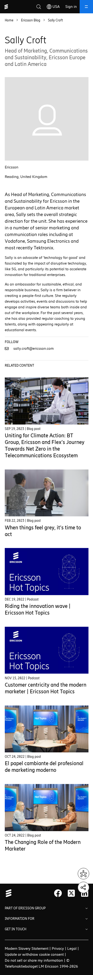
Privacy (58, 948)
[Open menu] (86, 6)
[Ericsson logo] (6, 6)
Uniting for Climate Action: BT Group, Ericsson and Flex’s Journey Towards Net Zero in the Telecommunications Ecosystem (44, 445)
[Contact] (8, 348)
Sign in (71, 6)
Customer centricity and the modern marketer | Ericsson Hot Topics (45, 688)
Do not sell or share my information (34, 960)
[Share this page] (83, 887)
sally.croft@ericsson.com (33, 348)
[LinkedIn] (84, 893)
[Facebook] (58, 893)
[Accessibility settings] (83, 873)
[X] (71, 893)
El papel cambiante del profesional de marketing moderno (44, 766)
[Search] (38, 6)
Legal (72, 948)
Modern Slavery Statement (26, 948)
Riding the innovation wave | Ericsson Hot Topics (38, 609)
